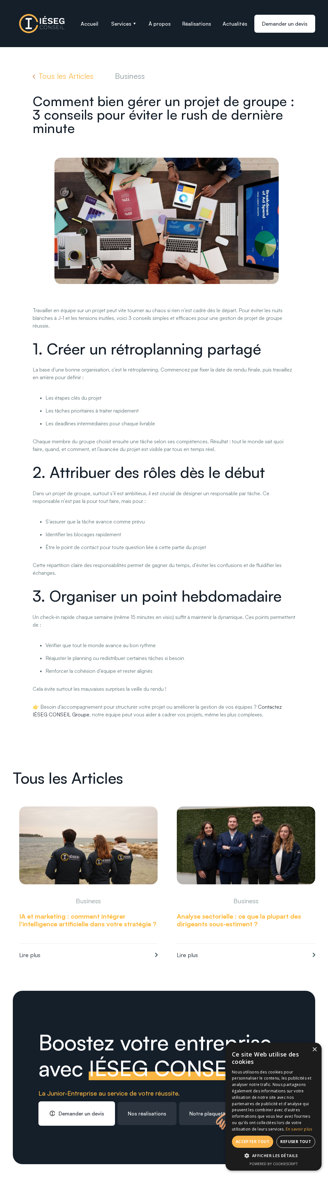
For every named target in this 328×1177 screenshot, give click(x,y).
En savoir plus (299, 1129)
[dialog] (274, 1107)
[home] (42, 23)
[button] (123, 24)
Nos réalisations (147, 1113)
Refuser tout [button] (295, 1141)
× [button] (314, 1049)
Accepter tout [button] (252, 1141)
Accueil (89, 24)
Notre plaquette (208, 1113)
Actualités (235, 24)
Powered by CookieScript (274, 1163)
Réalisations (196, 24)
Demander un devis (285, 24)
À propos (160, 24)
